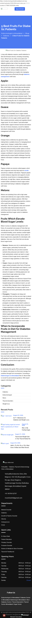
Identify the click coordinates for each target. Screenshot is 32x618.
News (4, 398)
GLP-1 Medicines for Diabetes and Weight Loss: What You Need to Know (21, 420)
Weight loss (6, 404)
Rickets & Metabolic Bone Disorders (12, 548)
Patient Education (6, 539)
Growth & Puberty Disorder (9, 516)
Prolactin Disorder (6, 545)
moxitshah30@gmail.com (13, 498)
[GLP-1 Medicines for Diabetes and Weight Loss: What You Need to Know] (7, 416)
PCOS (3, 525)
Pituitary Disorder (6, 542)
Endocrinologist (7, 395)
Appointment (20, 9)
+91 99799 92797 (11, 493)
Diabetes (5, 392)
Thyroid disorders (8, 401)
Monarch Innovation (16, 617)
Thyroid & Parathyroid (7, 551)
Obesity (3, 519)
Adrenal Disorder (6, 510)
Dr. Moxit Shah (5, 536)
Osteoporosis (5, 522)
